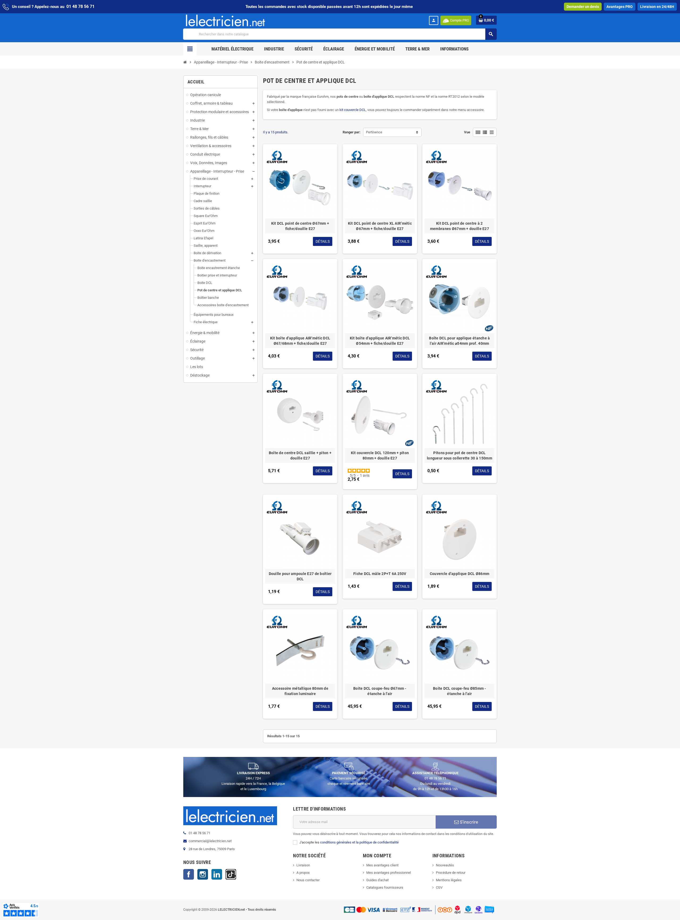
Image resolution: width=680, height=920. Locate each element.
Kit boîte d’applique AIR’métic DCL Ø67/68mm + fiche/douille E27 (300, 341)
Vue (467, 132)
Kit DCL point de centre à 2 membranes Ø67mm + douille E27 (459, 226)
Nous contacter (308, 880)
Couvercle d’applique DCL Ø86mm (459, 574)
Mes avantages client (382, 865)
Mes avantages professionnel (388, 873)
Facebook (188, 874)
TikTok (231, 874)
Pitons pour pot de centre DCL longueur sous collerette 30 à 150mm (459, 455)
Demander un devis (583, 7)
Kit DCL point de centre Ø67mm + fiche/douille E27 (300, 226)
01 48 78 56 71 (80, 6)
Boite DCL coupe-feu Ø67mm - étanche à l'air (379, 691)
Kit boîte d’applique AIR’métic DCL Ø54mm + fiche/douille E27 (380, 341)
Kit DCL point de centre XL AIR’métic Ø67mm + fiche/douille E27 (380, 226)
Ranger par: (351, 132)
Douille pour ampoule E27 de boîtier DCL (300, 576)
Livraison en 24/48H (657, 7)
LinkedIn (216, 874)
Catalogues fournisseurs (384, 887)
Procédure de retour (450, 873)
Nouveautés (445, 865)
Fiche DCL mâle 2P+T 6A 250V (379, 574)
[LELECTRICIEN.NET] (225, 20)
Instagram (202, 874)
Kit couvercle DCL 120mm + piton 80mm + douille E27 (380, 455)
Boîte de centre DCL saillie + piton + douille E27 (300, 455)
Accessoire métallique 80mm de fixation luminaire (300, 691)
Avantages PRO (619, 7)
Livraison (303, 865)
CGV (439, 887)
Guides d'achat (377, 880)
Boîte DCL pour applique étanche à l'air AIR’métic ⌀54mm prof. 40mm (459, 341)
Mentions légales (449, 880)
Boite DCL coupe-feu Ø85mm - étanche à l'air (459, 691)
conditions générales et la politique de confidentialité (359, 842)
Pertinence (374, 132)
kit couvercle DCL (352, 110)
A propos (303, 873)
